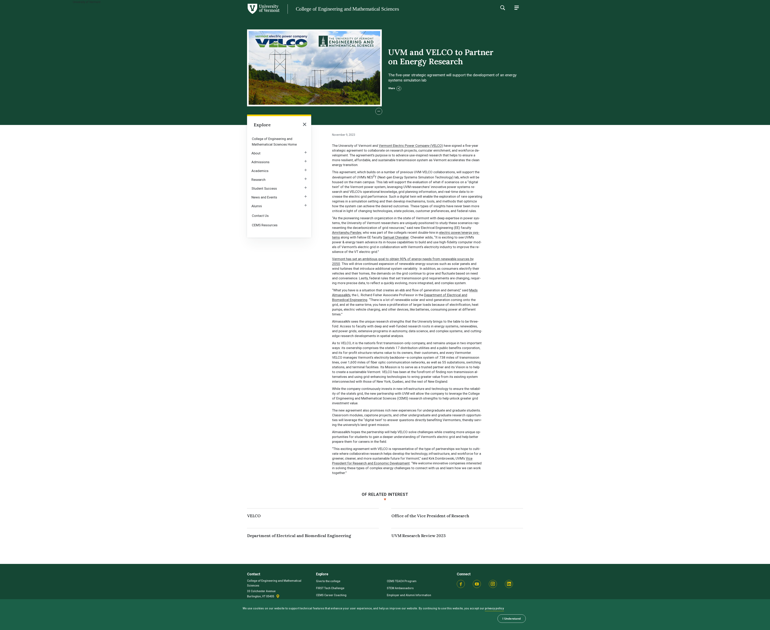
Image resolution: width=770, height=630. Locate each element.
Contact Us (260, 216)
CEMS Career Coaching (331, 595)
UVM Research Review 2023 (418, 535)
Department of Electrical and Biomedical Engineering (299, 535)
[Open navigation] (304, 125)
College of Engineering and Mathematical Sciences (347, 9)
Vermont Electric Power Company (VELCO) (411, 146)
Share (392, 88)
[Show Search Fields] (502, 7)
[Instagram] (493, 584)
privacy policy (494, 608)
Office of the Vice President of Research (430, 515)
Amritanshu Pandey (346, 232)
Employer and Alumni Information (409, 595)
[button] (378, 111)
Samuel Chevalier (396, 237)
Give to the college (328, 581)
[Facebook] (461, 584)
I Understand (512, 618)
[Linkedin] (509, 584)
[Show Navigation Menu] (516, 7)
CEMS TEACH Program (401, 581)
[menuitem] (279, 141)
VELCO (254, 515)
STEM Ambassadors (400, 588)
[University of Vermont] (139, 13)
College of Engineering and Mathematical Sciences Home (274, 141)
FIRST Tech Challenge (330, 588)
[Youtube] (477, 584)
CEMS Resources (265, 225)
